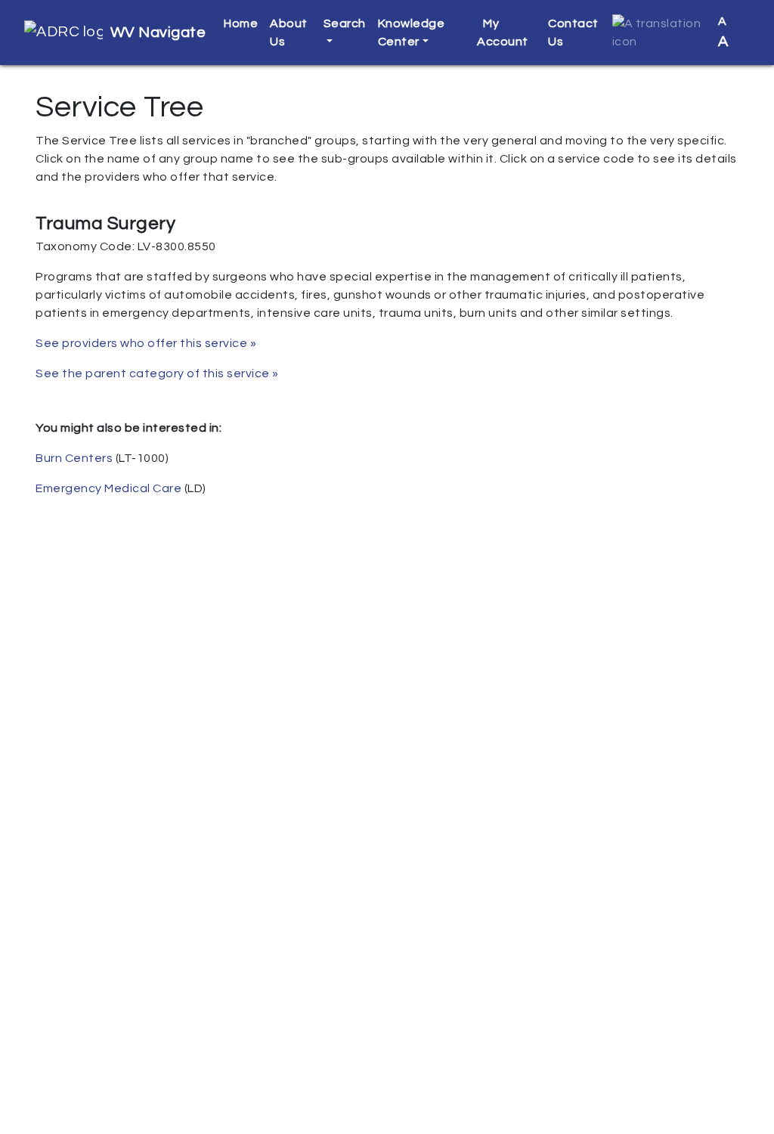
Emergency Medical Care (108, 488)
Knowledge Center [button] (411, 32)
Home (241, 23)
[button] (659, 32)
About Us (289, 32)
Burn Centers (74, 458)
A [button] (723, 32)
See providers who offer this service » (146, 343)
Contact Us (573, 32)
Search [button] (345, 23)
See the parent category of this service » (157, 373)
